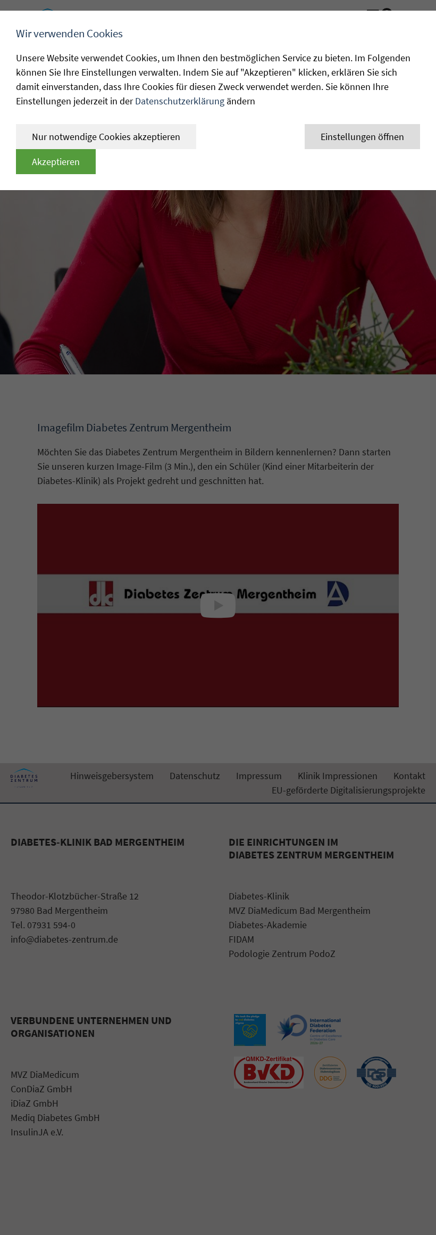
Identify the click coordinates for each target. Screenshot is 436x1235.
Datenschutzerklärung (179, 101)
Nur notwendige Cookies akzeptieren (106, 136)
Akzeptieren (56, 162)
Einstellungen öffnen (362, 136)
